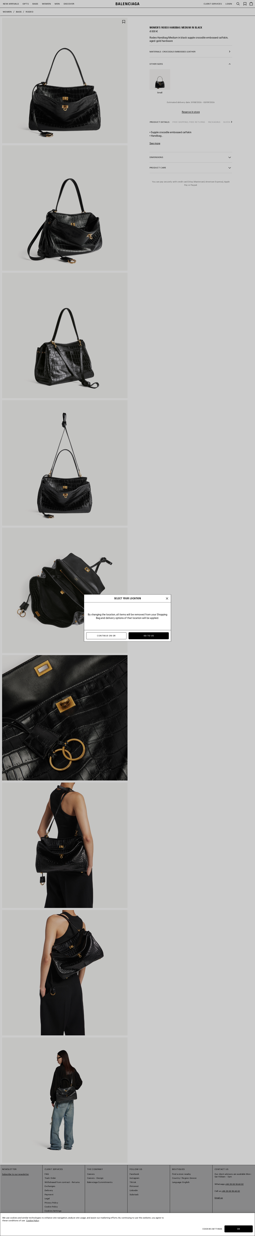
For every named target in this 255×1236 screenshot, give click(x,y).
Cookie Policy (32, 1220)
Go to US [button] (149, 635)
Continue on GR (106, 635)
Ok (238, 1229)
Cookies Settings (212, 1229)
